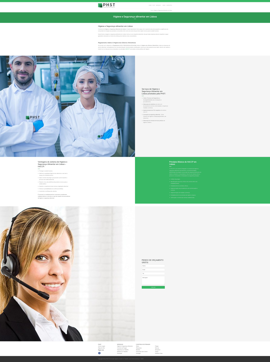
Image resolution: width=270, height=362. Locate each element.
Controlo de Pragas (122, 348)
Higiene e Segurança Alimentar (125, 346)
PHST (153, 5)
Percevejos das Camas (142, 351)
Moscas (157, 348)
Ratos (137, 346)
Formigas (138, 353)
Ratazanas (139, 348)
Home (150, 5)
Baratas (138, 349)
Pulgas (156, 346)
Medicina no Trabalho (122, 351)
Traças (156, 351)
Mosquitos (157, 349)
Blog (164, 5)
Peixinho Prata (158, 353)
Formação (119, 353)
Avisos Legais (101, 346)
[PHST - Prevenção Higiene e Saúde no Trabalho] (110, 5)
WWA (142, 358)
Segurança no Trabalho (123, 349)
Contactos (169, 5)
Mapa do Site (101, 348)
